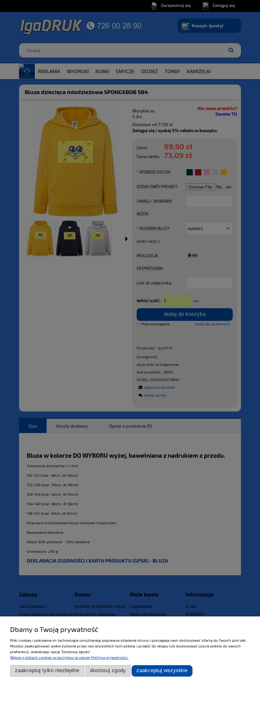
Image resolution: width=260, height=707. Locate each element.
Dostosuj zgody (108, 670)
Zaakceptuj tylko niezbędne (47, 670)
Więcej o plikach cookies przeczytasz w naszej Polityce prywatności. (69, 657)
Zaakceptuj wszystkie (161, 670)
